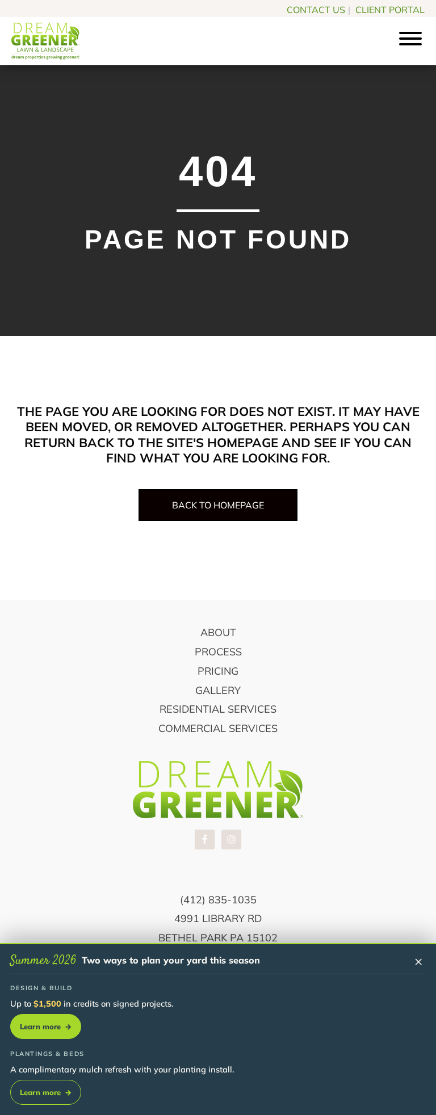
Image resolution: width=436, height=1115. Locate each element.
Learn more (46, 1026)
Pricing (218, 671)
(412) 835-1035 (218, 899)
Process (218, 651)
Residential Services (218, 709)
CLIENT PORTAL (390, 9)
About (218, 632)
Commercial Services (218, 728)
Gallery (218, 690)
